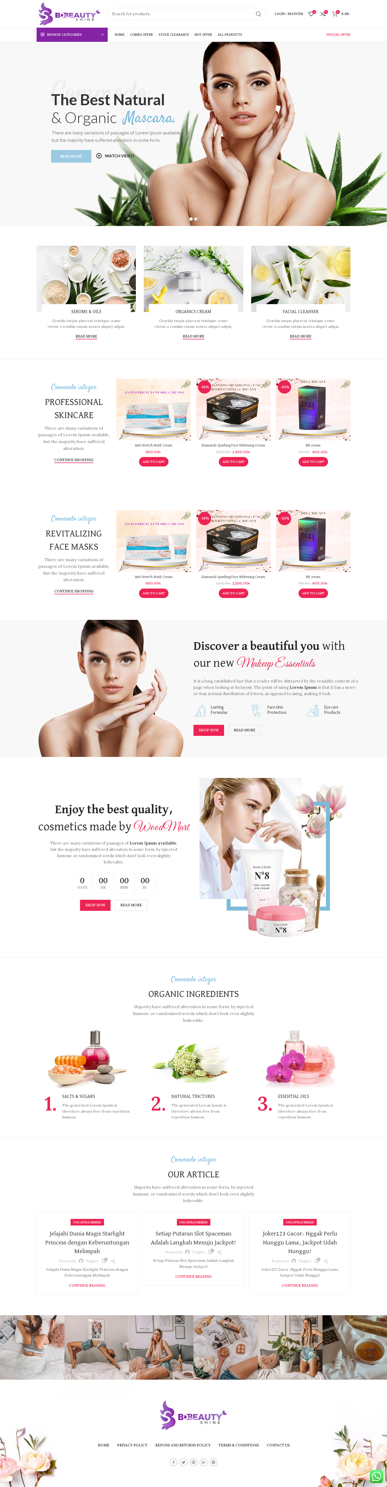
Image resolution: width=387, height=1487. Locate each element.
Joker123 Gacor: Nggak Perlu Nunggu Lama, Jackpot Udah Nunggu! (300, 1242)
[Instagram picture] (32, 1347)
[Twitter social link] (183, 1462)
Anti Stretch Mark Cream (153, 445)
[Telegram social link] (213, 1462)
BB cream (313, 445)
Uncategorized (87, 1222)
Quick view (187, 399)
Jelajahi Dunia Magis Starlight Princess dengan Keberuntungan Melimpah (87, 1242)
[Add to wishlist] (187, 411)
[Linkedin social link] (203, 1462)
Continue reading (87, 1285)
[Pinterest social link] (193, 1462)
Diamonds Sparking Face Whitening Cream (233, 445)
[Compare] (187, 387)
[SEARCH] (258, 14)
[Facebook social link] (173, 1462)
